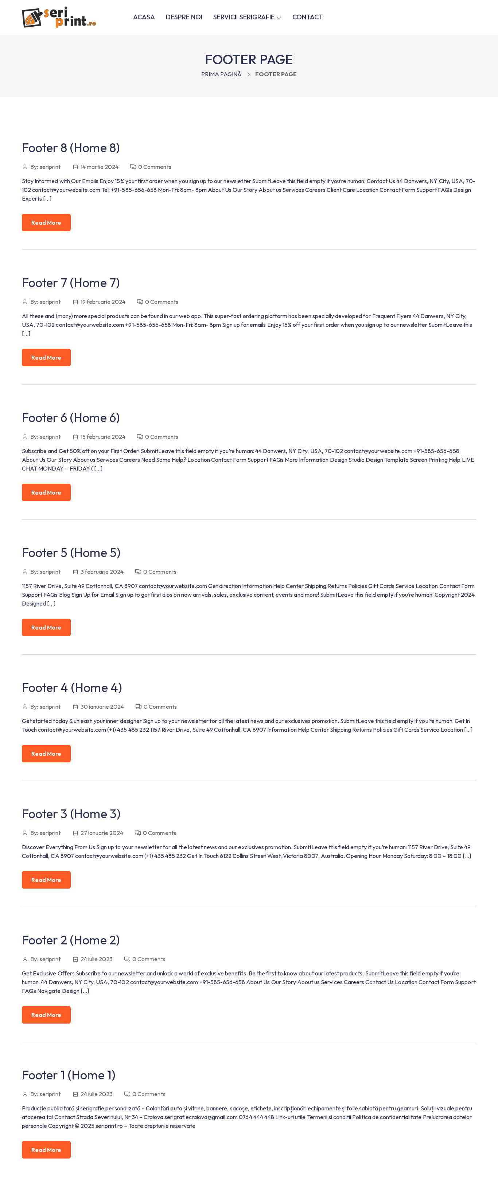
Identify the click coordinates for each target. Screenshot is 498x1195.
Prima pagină (221, 74)
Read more (46, 222)
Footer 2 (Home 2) (71, 940)
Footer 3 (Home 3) (71, 813)
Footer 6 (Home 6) (71, 417)
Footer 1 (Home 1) (69, 1075)
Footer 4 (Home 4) (72, 687)
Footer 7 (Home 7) (71, 282)
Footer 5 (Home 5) (71, 552)
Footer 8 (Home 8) (71, 147)
